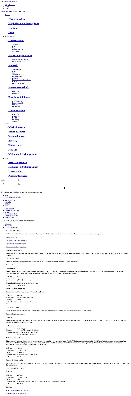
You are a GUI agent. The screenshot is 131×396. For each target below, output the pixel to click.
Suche (6, 8)
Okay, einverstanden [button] (12, 237)
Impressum (8, 224)
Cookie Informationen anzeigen (15, 265)
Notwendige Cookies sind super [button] (16, 243)
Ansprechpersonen (17, 162)
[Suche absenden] (19, 180)
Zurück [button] (8, 390)
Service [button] (7, 123)
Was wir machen (16, 19)
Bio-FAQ (12, 140)
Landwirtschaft (16, 40)
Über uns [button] (7, 15)
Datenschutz (8, 225)
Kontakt (7, 6)
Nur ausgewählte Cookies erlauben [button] (16, 240)
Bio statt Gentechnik (18, 87)
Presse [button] (6, 158)
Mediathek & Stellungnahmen (23, 154)
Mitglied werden (10, 5)
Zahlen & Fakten (16, 110)
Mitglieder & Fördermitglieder (23, 23)
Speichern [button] (9, 387)
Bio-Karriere (14, 145)
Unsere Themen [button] (9, 36)
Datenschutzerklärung (12, 247)
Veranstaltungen (16, 136)
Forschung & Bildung (19, 97)
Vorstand (12, 28)
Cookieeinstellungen (12, 227)
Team (11, 32)
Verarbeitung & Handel (20, 55)
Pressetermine (15, 171)
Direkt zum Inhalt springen (9, 1)
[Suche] (1, 182)
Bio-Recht (13, 65)
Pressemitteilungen (17, 176)
